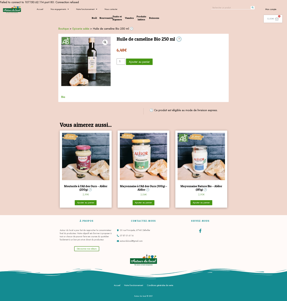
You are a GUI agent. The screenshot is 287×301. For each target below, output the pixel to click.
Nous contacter (111, 9)
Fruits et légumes (117, 18)
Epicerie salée (80, 28)
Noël (94, 17)
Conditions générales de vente (160, 285)
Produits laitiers (141, 18)
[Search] (253, 7)
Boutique (63, 28)
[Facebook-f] (200, 231)
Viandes (129, 17)
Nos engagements (58, 9)
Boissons (154, 17)
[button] (86, 248)
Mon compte (270, 9)
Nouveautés (106, 17)
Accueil (40, 9)
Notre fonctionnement (85, 9)
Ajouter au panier (139, 62)
